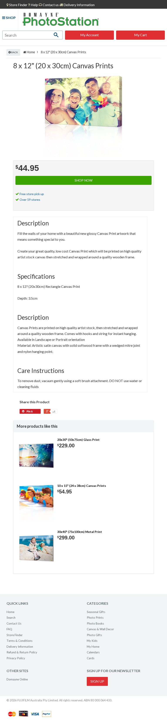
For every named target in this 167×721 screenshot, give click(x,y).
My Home (93, 646)
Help (34, 5)
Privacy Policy (16, 658)
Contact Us (14, 623)
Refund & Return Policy (22, 652)
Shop (10, 17)
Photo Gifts (94, 635)
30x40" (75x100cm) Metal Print (79, 532)
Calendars (93, 652)
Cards (90, 658)
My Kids (92, 640)
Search (11, 617)
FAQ (9, 629)
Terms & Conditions (19, 640)
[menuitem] (17, 4)
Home (30, 52)
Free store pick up (32, 194)
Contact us (50, 5)
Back (14, 52)
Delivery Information (79, 5)
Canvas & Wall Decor (100, 629)
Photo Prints (95, 617)
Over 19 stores (30, 199)
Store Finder (15, 635)
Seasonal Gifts (96, 612)
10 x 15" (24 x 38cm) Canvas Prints (81, 486)
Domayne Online (17, 679)
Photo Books (95, 623)
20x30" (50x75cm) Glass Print (78, 439)
